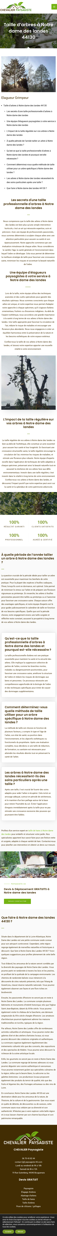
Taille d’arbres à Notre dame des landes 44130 (25, 105)
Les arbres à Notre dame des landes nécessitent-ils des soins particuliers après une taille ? (27, 778)
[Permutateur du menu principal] (54, 7)
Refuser (20, 1232)
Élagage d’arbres (28, 1192)
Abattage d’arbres (28, 1195)
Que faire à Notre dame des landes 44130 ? (27, 188)
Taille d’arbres (28, 1203)
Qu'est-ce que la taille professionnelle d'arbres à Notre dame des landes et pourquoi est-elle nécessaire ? (29, 155)
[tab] (28, 642)
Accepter (8, 1232)
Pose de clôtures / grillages (28, 1206)
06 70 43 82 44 (28, 1158)
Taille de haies (28, 1199)
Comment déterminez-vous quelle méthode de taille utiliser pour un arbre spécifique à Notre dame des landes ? (30, 168)
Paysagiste (28, 1188)
